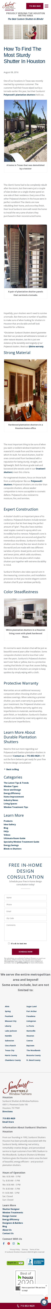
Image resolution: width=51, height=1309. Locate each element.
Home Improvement (14, 796)
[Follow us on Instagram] (13, 1244)
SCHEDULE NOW (25, 952)
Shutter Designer (11, 1209)
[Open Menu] (47, 6)
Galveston (9, 1040)
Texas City (9, 1050)
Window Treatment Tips (16, 807)
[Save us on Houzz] (18, 1244)
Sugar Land (31, 1006)
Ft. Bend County (33, 1060)
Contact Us (7, 1233)
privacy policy (22, 963)
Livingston (31, 1021)
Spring (8, 1011)
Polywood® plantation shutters (19, 94)
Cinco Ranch (10, 1045)
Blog (6, 828)
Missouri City (10, 1021)
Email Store (8, 1122)
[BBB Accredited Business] (35, 1262)
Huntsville (30, 1031)
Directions (7, 1111)
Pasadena (30, 1016)
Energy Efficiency (12, 793)
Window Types (11, 786)
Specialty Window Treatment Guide (21, 841)
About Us (7, 1230)
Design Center (9, 1216)
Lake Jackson (11, 1031)
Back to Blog (12, 769)
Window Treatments (12, 1212)
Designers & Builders (12, 1223)
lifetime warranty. (36, 346)
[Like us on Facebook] (3, 1244)
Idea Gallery (10, 824)
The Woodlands (33, 1050)
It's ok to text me (19, 943)
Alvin (7, 1006)
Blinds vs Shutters (12, 848)
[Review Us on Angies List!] (15, 1263)
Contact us (18, 755)
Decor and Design (12, 789)
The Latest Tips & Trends (16, 782)
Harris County (11, 1055)
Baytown (30, 1045)
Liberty (8, 1026)
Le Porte (30, 1026)
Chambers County (13, 1060)
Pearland (9, 1016)
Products (8, 821)
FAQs (6, 831)
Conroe (29, 1040)
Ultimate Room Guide (14, 838)
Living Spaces (10, 803)
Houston (30, 1036)
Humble (8, 1036)
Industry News (11, 800)
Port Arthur (31, 1011)
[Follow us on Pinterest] (8, 1244)
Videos (7, 834)
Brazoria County (33, 1055)
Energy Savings (11, 845)
